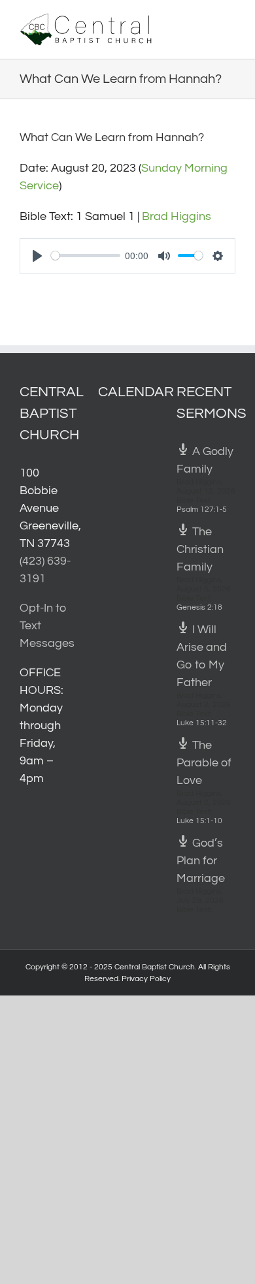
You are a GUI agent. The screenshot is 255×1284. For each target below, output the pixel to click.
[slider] (85, 255)
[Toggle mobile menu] (230, 20)
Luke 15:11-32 (202, 723)
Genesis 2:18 (199, 607)
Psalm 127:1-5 (202, 509)
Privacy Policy (146, 979)
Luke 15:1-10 (199, 821)
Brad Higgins (176, 216)
